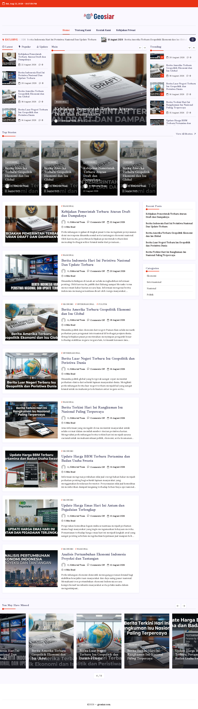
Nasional (151, 288)
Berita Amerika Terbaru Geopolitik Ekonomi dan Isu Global (132, 39)
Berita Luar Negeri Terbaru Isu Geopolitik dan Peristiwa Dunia (33, 112)
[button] (192, 39)
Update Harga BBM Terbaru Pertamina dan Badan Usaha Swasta (178, 113)
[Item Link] (9, 59)
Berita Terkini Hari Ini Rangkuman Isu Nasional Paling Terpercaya (179, 95)
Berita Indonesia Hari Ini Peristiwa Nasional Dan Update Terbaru (38, 39)
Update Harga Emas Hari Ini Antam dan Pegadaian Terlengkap (92, 507)
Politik (150, 294)
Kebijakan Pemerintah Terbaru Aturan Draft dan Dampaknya (32, 57)
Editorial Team (69, 120)
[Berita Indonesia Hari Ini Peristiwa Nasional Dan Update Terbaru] (99, 89)
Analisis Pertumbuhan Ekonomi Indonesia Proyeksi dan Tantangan (93, 556)
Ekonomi (151, 275)
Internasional (154, 282)
